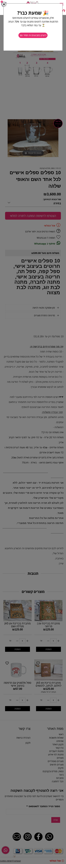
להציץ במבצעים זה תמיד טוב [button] (33, 35)
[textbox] (33, 20)
